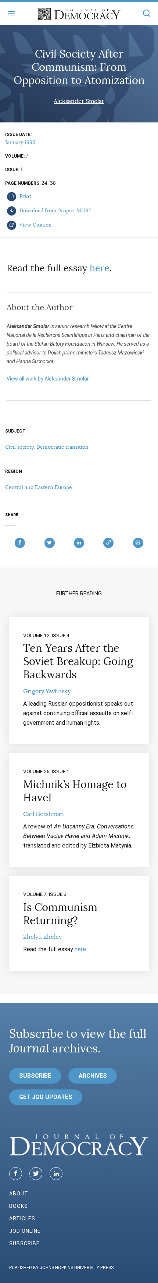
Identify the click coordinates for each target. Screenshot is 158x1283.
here (99, 268)
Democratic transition (62, 447)
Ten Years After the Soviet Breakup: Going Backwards (78, 661)
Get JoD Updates (45, 1096)
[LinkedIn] (56, 1173)
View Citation (35, 224)
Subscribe (35, 1075)
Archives (93, 1075)
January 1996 (20, 142)
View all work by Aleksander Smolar (48, 379)
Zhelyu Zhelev (42, 937)
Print (24, 196)
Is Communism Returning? (60, 914)
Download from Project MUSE (54, 210)
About (18, 1193)
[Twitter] (35, 1173)
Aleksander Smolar (79, 101)
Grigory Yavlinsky (47, 691)
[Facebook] (15, 1173)
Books (18, 1206)
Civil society (19, 447)
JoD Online (25, 1231)
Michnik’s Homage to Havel (75, 791)
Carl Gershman (43, 814)
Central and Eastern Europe (38, 487)
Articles (22, 1218)
